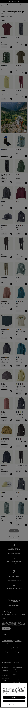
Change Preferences (14, 705)
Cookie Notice (18, 692)
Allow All (14, 697)
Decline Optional (14, 701)
